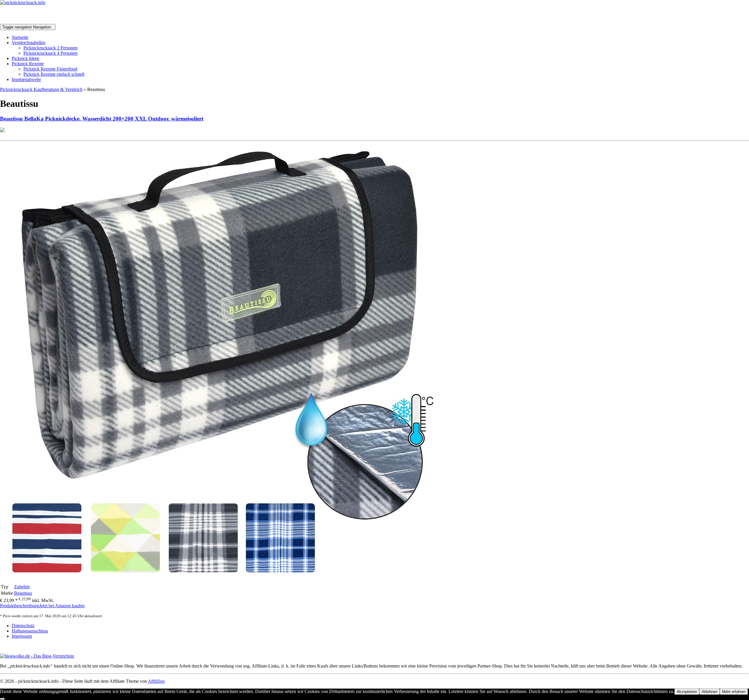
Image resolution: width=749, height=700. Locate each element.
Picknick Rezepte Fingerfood (50, 68)
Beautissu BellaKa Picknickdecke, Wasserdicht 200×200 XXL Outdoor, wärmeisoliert (101, 119)
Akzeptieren (687, 691)
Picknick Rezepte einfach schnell (53, 74)
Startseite (20, 37)
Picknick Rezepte (28, 63)
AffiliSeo (156, 681)
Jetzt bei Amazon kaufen (62, 605)
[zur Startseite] (22, 2)
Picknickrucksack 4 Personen (50, 53)
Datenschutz (23, 625)
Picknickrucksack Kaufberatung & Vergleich (41, 89)
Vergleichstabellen (28, 42)
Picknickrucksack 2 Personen (50, 47)
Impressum (22, 636)
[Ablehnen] (2, 699)
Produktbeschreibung (19, 605)
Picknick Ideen (25, 58)
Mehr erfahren (733, 691)
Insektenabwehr (26, 79)
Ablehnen (709, 691)
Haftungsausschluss (30, 630)
